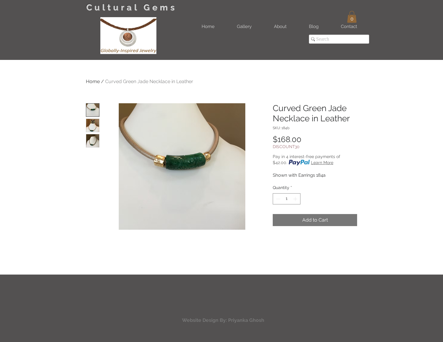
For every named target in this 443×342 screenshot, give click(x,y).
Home (93, 81)
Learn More (322, 162)
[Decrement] (277, 199)
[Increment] (296, 199)
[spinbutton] (286, 199)
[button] (352, 17)
